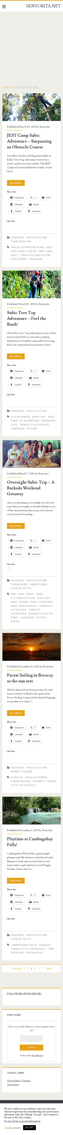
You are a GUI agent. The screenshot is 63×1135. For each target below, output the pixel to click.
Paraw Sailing (21, 781)
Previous (16, 968)
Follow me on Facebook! (24, 993)
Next (49, 968)
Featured (17, 237)
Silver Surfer (20, 417)
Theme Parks (38, 584)
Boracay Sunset (36, 777)
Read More (17, 183)
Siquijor (45, 945)
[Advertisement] (31, 44)
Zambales (35, 259)
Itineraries (19, 584)
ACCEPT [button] (29, 1127)
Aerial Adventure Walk (27, 247)
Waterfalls (34, 953)
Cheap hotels (13, 1084)
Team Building (21, 241)
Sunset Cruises (21, 771)
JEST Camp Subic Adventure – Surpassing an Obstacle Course (31, 107)
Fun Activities (36, 237)
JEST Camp (46, 251)
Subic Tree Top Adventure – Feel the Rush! (31, 284)
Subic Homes (19, 602)
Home (6, 87)
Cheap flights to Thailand (18, 1080)
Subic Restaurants (24, 606)
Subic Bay (39, 417)
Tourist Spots (21, 588)
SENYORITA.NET (43, 6)
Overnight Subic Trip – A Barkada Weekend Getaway (31, 454)
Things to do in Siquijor (28, 949)
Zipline (32, 428)
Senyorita (44, 126)
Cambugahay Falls (24, 945)
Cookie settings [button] (13, 1127)
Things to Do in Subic (34, 425)
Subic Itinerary (42, 602)
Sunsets (38, 781)
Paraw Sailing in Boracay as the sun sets (31, 647)
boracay (17, 777)
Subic (15, 255)
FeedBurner (37, 1055)
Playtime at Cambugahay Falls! (31, 810)
